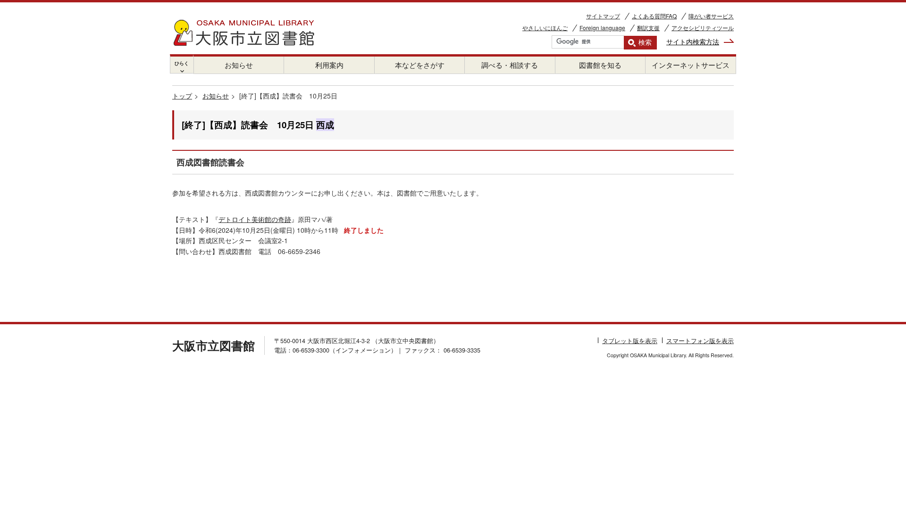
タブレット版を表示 (629, 341)
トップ (182, 95)
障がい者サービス (711, 16)
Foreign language (602, 28)
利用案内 (329, 65)
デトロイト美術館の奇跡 (254, 219)
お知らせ (239, 65)
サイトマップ (603, 16)
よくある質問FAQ (654, 16)
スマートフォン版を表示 (700, 341)
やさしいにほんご (545, 28)
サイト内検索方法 (692, 41)
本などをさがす (420, 65)
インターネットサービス (691, 65)
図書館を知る (600, 65)
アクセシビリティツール (702, 28)
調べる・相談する (509, 65)
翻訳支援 (648, 28)
